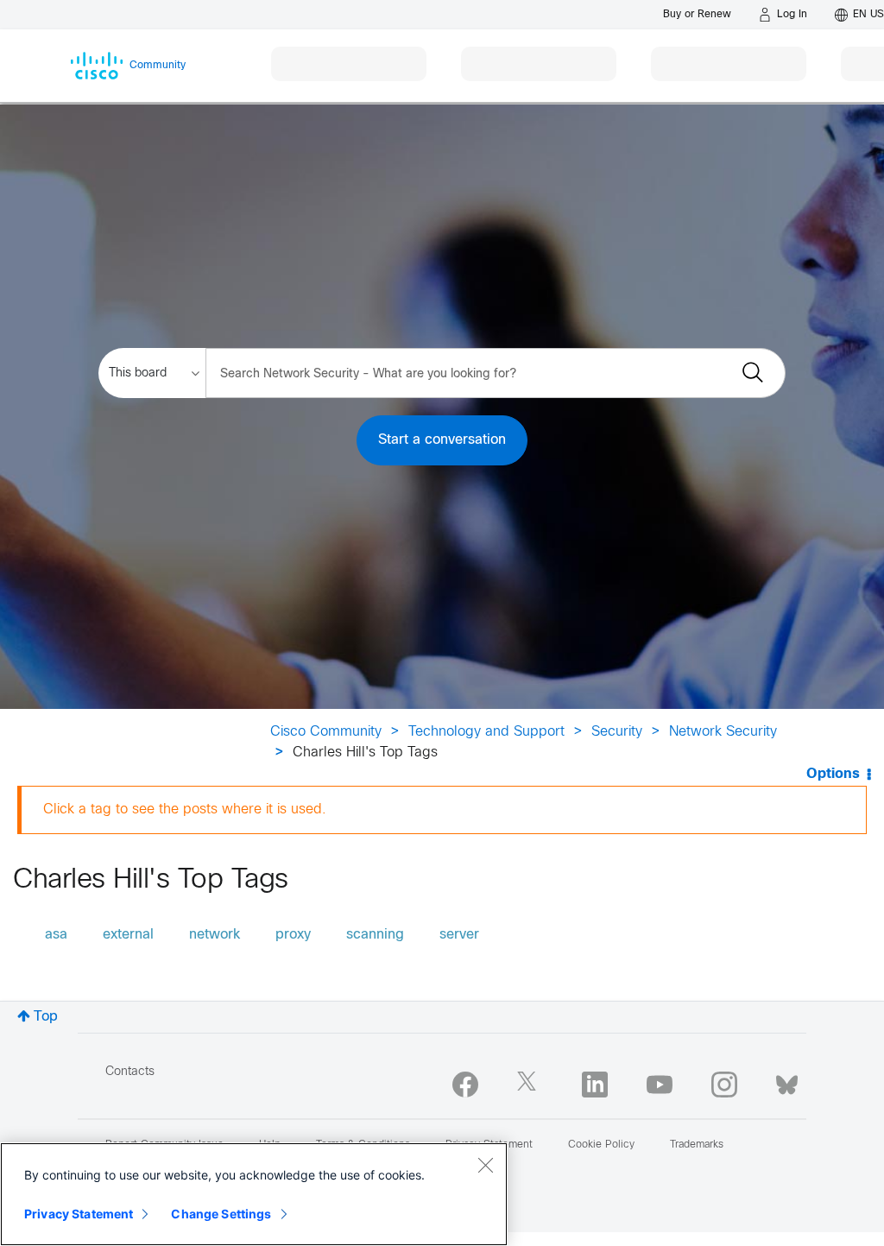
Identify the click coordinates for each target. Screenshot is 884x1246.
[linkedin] (595, 1084)
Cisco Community (326, 731)
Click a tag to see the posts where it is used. (184, 809)
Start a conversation (442, 439)
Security (616, 731)
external (128, 934)
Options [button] (833, 774)
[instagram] (724, 1084)
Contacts (130, 1072)
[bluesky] (786, 1081)
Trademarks (696, 1145)
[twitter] (530, 1084)
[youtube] (659, 1084)
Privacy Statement (78, 1213)
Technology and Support (486, 731)
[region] (254, 1194)
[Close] (485, 1164)
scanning (375, 934)
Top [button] (46, 1016)
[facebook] (465, 1084)
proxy (293, 934)
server (459, 934)
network (214, 934)
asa (56, 934)
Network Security (723, 731)
